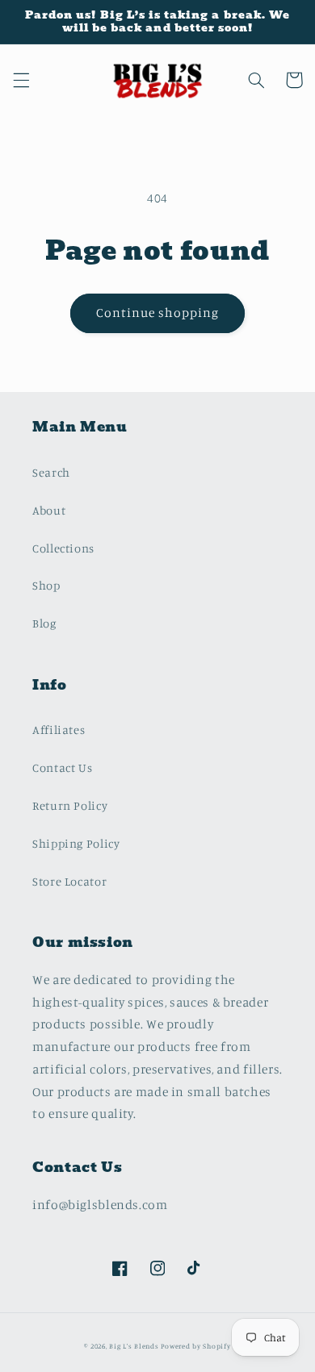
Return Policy (69, 805)
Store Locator (69, 881)
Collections (63, 548)
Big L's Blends (135, 1345)
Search (51, 472)
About (48, 510)
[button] (21, 79)
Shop (46, 585)
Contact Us (62, 767)
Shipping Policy (76, 843)
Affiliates (58, 729)
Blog (44, 623)
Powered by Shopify (195, 1345)
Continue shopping (158, 312)
